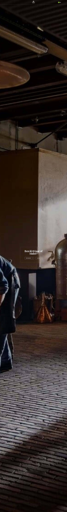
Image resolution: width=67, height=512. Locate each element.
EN (60, 2)
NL (58, 2)
